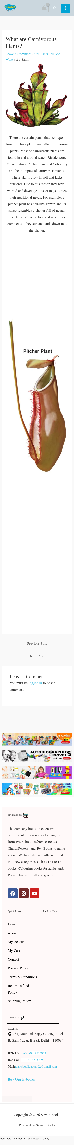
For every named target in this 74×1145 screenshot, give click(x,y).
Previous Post (37, 643)
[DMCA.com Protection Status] (17, 1098)
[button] (55, 8)
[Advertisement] (37, 277)
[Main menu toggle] (65, 8)
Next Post (37, 656)
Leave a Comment (18, 54)
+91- (26, 1053)
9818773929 (38, 1053)
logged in (35, 682)
